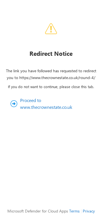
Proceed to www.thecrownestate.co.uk (46, 103)
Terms (74, 211)
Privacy (89, 211)
